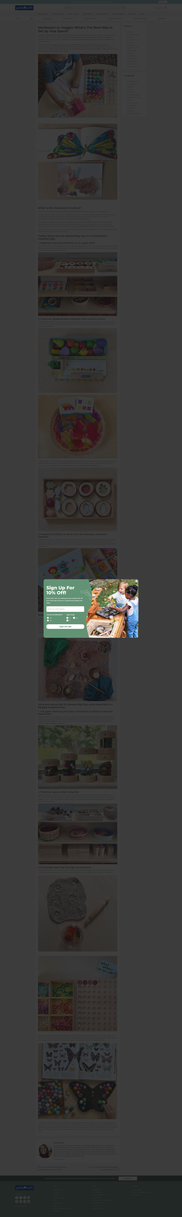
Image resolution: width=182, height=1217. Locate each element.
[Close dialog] (136, 581)
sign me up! (65, 626)
